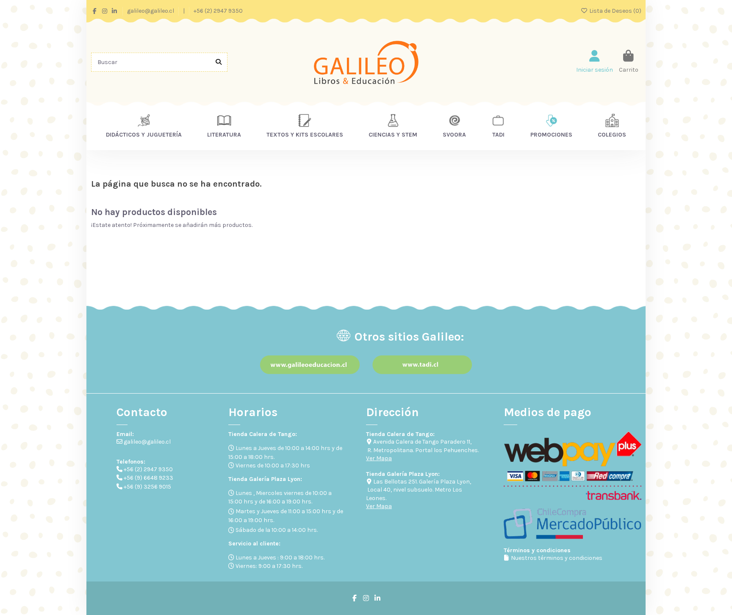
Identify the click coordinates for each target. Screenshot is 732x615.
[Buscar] (218, 62)
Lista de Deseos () (614, 10)
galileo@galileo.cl (151, 10)
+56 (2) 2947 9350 (218, 10)
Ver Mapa (379, 458)
